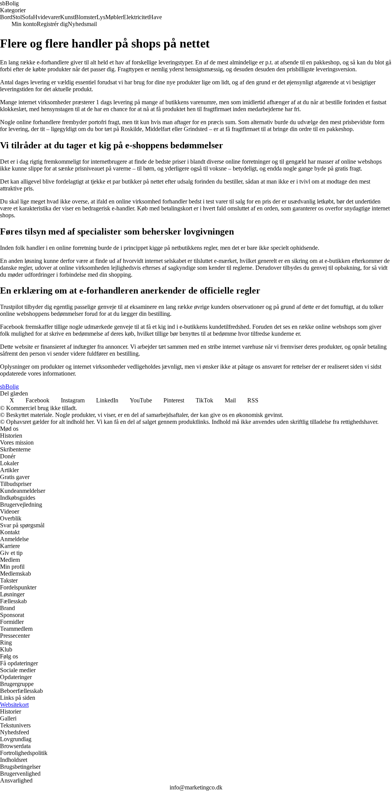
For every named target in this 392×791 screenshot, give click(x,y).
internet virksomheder (44, 102)
